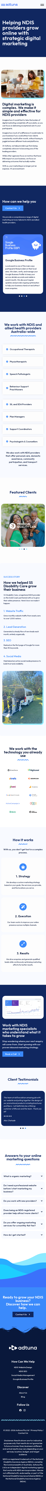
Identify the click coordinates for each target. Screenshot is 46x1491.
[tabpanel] (23, 264)
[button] (42, 4)
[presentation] (19, 296)
